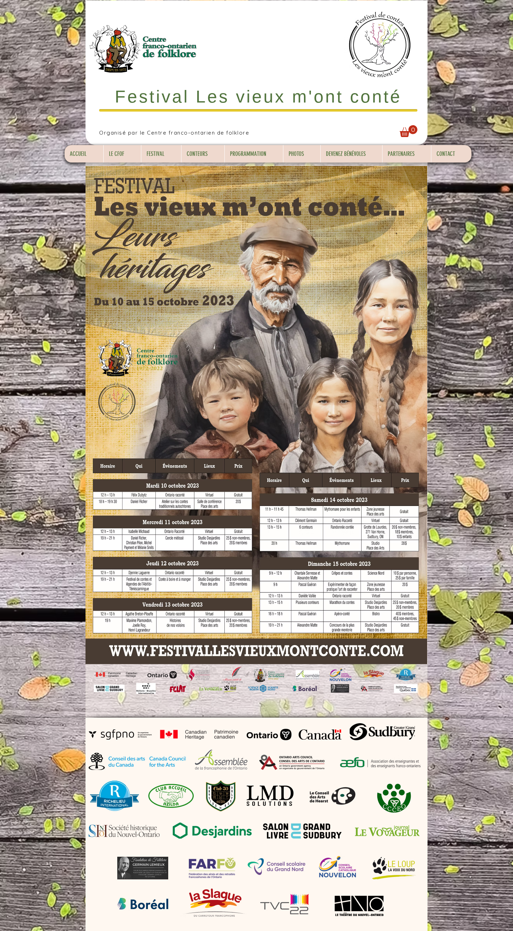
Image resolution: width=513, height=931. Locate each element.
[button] (408, 131)
